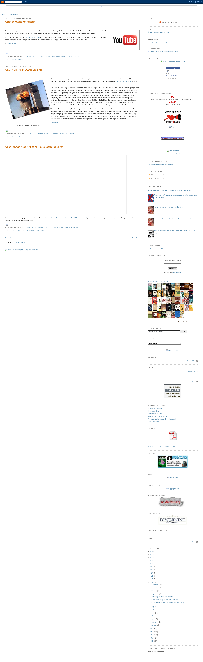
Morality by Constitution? (156, 408)
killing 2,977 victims (124, 81)
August (154, 607)
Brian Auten (12, 44)
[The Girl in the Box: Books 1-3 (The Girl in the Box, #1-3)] (155, 289)
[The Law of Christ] (155, 310)
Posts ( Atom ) (20, 242)
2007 (151, 638)
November (155, 588)
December (155, 585)
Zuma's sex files (153, 422)
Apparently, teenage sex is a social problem (168, 207)
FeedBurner (177, 272)
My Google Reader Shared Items (162, 446)
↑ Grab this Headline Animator (173, 153)
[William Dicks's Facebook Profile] (173, 61)
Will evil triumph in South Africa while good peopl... (168, 603)
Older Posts (136, 238)
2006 (151, 641)
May (153, 616)
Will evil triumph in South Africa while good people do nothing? (34, 147)
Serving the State (154, 411)
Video (14, 59)
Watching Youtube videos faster (20, 22)
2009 (151, 632)
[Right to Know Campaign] (172, 123)
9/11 (13, 136)
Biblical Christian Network (78, 218)
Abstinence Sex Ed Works (157, 249)
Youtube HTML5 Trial (32, 37)
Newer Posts (9, 238)
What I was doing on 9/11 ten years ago (23, 70)
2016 (151, 567)
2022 (151, 551)
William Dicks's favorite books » (188, 322)
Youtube (20, 59)
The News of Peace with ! (160, 164)
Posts (152, 174)
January (154, 625)
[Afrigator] (173, 127)
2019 (151, 558)
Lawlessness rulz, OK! (155, 414)
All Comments (155, 178)
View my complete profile (158, 42)
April (153, 619)
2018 (151, 561)
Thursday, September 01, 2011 (38, 227)
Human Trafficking (36, 230)
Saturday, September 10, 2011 (38, 133)
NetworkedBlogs (170, 68)
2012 (151, 579)
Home (4, 14)
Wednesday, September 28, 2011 (39, 56)
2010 (151, 629)
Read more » (55, 123)
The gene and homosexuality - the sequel (162, 419)
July (153, 610)
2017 (151, 564)
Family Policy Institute (58, 218)
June (153, 613)
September (155, 594)
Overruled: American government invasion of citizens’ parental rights (169, 190)
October (154, 591)
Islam (18, 136)
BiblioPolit (169, 71)
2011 (151, 582)
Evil (13, 230)
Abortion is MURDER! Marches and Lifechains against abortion (175, 219)
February (154, 622)
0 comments (56, 56)
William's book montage (158, 281)
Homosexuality (22, 230)
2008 (151, 635)
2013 (151, 576)
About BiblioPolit (15, 14)
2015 (151, 570)
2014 (151, 573)
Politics (168, 75)
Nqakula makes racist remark (158, 416)
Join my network (171, 78)
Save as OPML (191, 361)
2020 (151, 554)
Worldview (174, 75)
